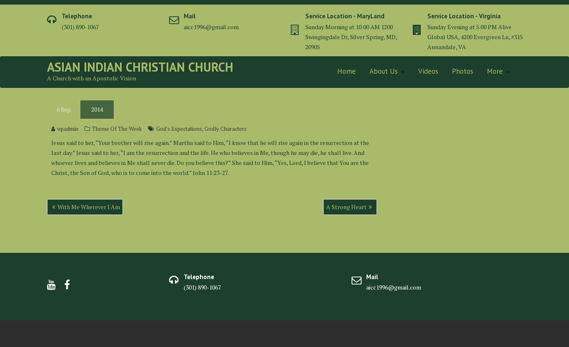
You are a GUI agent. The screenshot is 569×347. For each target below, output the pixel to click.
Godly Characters (226, 128)
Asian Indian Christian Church (140, 67)
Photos (462, 71)
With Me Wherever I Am (88, 207)
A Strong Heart (346, 207)
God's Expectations (179, 128)
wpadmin (67, 128)
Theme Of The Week (117, 128)
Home (346, 71)
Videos (428, 71)
